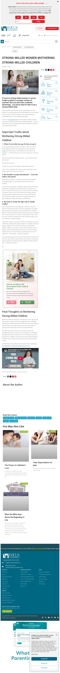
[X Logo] (45, 617)
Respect (15, 51)
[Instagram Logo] (52, 617)
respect (4, 151)
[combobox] (29, 41)
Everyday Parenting (17, 47)
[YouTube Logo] (48, 617)
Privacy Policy (33, 616)
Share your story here (37, 548)
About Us (4, 569)
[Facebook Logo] (42, 617)
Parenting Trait (47, 418)
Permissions (13, 618)
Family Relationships (29, 47)
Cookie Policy (5, 618)
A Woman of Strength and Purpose (21, 346)
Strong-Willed (13, 421)
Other (38, 21)
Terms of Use (25, 616)
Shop (40, 569)
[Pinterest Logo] (55, 617)
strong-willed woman (12, 119)
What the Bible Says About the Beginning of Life (14, 517)
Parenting (38, 418)
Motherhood (31, 418)
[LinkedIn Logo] (58, 617)
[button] (2, 41)
